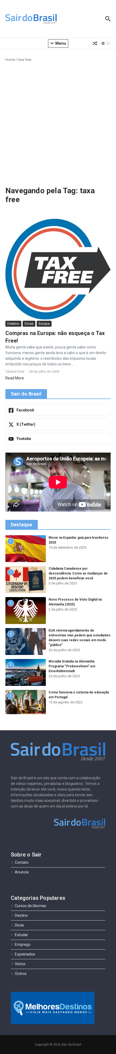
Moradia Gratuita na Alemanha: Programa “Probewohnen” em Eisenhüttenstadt (72, 666)
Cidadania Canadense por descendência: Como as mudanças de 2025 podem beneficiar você (78, 573)
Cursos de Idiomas (30, 906)
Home (10, 60)
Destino (13, 324)
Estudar (21, 935)
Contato (22, 862)
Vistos (20, 964)
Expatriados (25, 954)
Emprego (22, 944)
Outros (20, 973)
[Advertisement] (58, 123)
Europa (44, 324)
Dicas (29, 324)
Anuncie (22, 872)
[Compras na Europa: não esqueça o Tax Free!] (58, 269)
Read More (14, 378)
